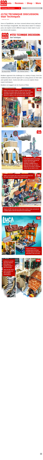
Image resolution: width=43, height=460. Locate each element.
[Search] (41, 8)
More (38, 3)
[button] (11, 8)
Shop (29, 3)
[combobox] (31, 8)
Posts (8, 3)
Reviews (19, 3)
